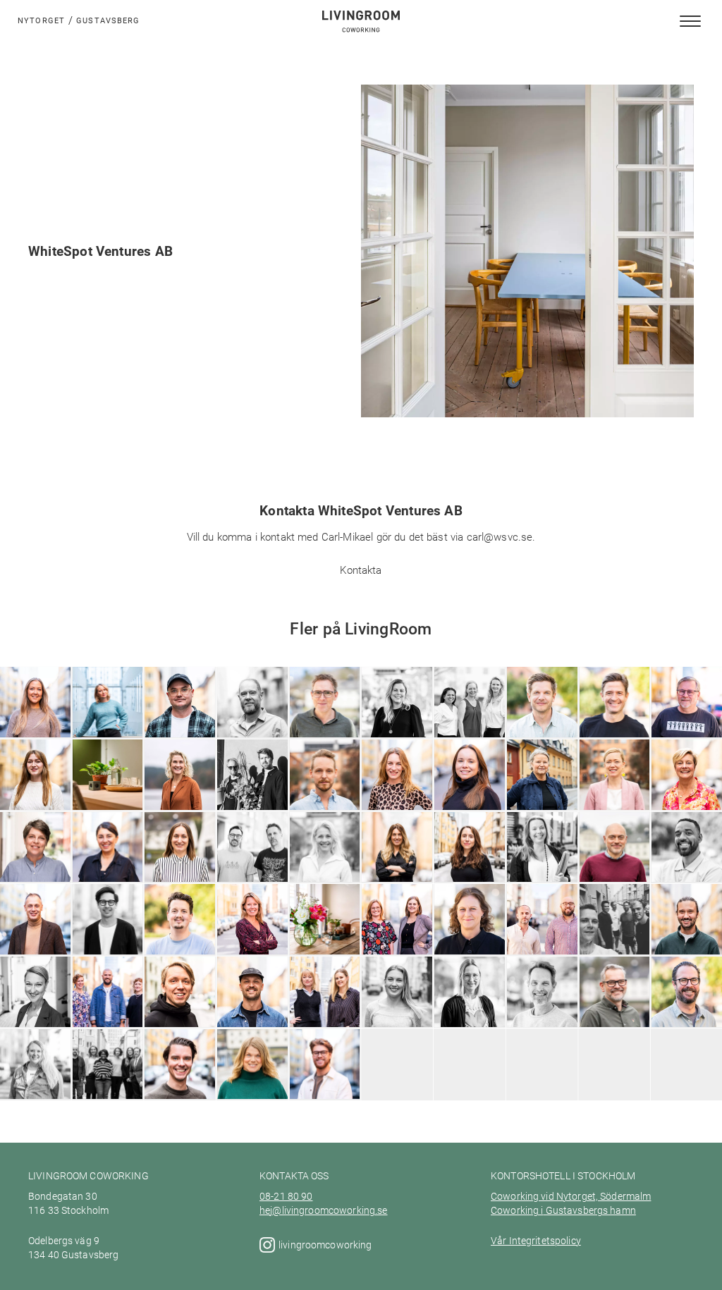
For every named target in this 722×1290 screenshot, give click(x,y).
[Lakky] (469, 1012)
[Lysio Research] (324, 1008)
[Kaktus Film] (542, 1012)
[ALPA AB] (179, 1012)
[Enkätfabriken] (396, 941)
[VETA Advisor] (107, 863)
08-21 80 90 (286, 1196)
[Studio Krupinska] (469, 863)
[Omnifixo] (324, 723)
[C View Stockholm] (252, 936)
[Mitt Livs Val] (469, 791)
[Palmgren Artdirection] (252, 719)
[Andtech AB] (107, 1012)
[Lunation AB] (107, 795)
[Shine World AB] (614, 791)
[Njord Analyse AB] (614, 719)
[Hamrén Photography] (179, 1080)
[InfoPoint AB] (614, 1008)
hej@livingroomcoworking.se (323, 1210)
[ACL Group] (252, 1012)
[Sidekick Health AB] (252, 863)
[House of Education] (107, 1080)
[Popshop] (107, 723)
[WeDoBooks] (614, 868)
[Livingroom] (179, 795)
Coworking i (517, 1210)
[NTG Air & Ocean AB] (542, 719)
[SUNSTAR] (396, 868)
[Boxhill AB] (469, 941)
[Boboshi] (542, 941)
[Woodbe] (324, 1085)
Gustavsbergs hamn (589, 1210)
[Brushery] (324, 941)
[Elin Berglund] (396, 1008)
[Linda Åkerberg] (252, 1080)
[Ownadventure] (396, 723)
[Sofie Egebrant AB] (324, 863)
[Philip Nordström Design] (179, 713)
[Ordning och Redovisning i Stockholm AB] (469, 709)
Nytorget (41, 20)
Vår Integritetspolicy (536, 1240)
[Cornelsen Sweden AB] (179, 936)
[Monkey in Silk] (396, 791)
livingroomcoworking (326, 1245)
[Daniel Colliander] (107, 936)
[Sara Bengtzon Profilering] (542, 786)
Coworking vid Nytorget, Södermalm (571, 1196)
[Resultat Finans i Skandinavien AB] (324, 782)
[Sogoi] (542, 868)
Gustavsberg (108, 20)
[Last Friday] (252, 795)
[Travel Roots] (179, 863)
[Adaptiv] (614, 941)
